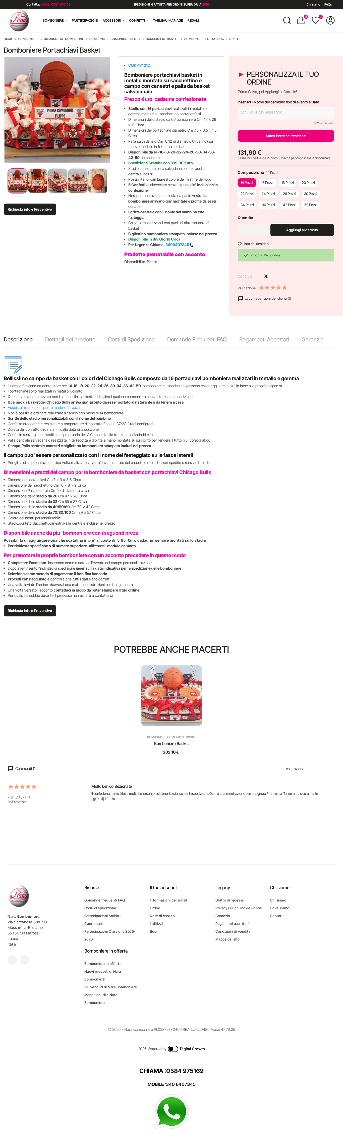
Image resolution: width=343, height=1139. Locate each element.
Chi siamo (313, 4)
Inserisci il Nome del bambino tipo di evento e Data (278, 102)
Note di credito (162, 916)
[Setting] (330, 20)
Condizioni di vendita (233, 931)
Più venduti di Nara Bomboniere (110, 987)
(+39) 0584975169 (56, 4)
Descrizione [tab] (18, 339)
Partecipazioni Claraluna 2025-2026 (110, 935)
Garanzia (313, 339)
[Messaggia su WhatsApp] (171, 1111)
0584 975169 (185, 1071)
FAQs (328, 4)
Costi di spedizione (100, 908)
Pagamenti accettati (232, 923)
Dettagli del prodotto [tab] (70, 339)
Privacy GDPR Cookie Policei (238, 908)
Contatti (277, 916)
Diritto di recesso (229, 900)
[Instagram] (17, 4)
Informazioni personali (168, 900)
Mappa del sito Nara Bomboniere (101, 999)
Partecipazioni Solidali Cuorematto (102, 920)
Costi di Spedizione (131, 339)
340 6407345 (181, 1084)
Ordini (155, 908)
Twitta (265, 276)
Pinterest (274, 276)
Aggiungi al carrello (302, 230)
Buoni (155, 931)
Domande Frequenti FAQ (197, 339)
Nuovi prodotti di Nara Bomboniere (102, 975)
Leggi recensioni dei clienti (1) (267, 298)
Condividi (257, 276)
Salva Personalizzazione (286, 136)
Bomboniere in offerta (103, 963)
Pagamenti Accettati (264, 339)
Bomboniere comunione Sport (171, 737)
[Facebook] (9, 4)
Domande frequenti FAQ (104, 900)
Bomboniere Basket (171, 743)
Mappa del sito (227, 939)
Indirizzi (156, 923)
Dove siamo (280, 908)
